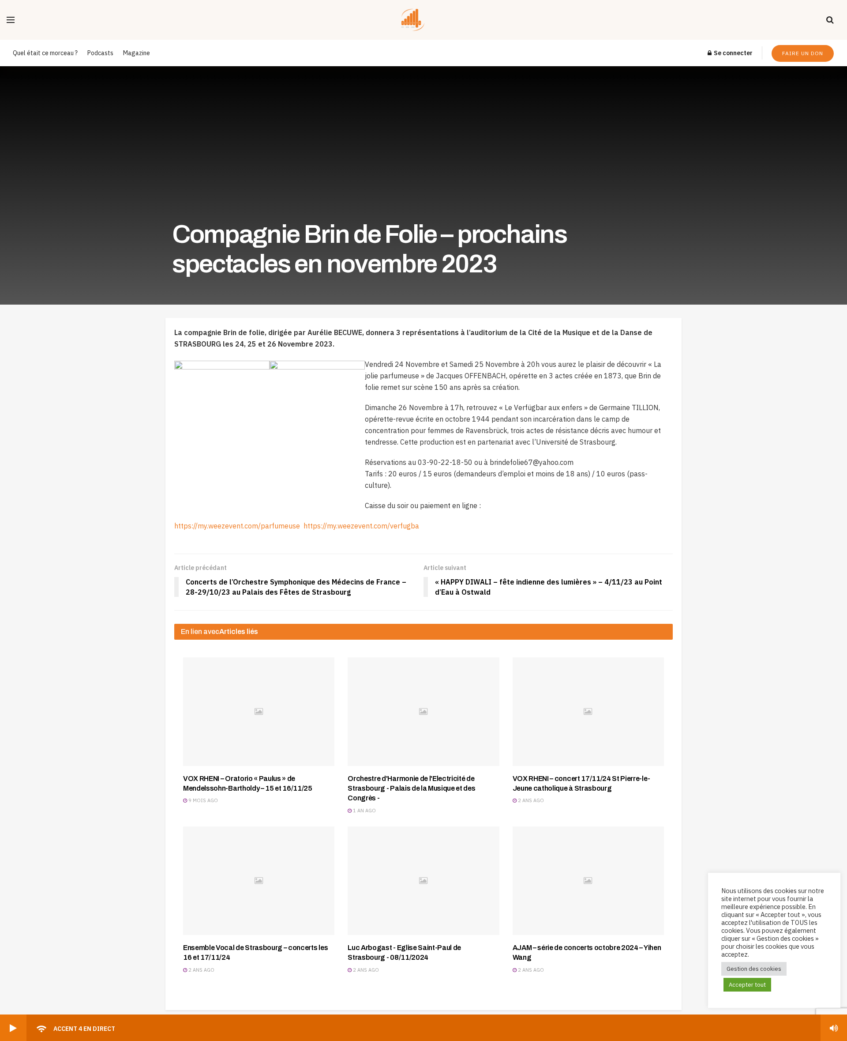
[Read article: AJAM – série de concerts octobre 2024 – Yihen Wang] (588, 880)
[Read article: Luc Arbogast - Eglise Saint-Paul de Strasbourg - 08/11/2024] (423, 880)
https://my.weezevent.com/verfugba (361, 525)
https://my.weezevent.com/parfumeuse (239, 525)
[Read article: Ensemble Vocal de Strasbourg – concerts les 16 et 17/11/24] (258, 880)
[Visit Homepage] (420, 20)
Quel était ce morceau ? (45, 53)
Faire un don (802, 53)
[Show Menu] (11, 20)
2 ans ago (530, 800)
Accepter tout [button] (747, 984)
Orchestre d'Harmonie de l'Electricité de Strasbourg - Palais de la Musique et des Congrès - (411, 788)
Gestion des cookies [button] (754, 969)
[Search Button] (830, 20)
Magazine (136, 53)
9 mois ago (202, 800)
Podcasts (100, 53)
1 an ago (364, 810)
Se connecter (732, 53)
